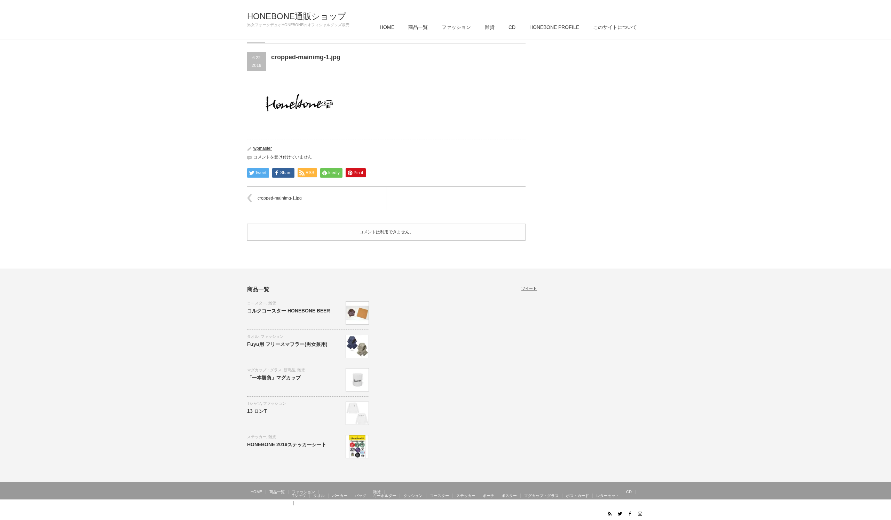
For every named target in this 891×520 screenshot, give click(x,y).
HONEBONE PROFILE (554, 27)
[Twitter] (619, 513)
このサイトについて (615, 27)
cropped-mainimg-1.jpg (280, 198)
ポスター (509, 496)
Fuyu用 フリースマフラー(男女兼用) (287, 344)
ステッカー (256, 437)
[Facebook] (629, 513)
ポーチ (488, 496)
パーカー (339, 496)
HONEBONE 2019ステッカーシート (286, 444)
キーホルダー (384, 496)
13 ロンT (257, 411)
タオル (253, 336)
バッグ (360, 496)
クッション (413, 496)
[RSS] (609, 513)
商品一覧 (418, 27)
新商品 (289, 370)
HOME (387, 27)
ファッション (456, 27)
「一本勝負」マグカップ (274, 377)
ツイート (529, 288)
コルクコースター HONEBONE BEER (288, 310)
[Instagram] (640, 513)
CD (511, 27)
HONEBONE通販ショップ (296, 16)
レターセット (607, 496)
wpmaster (262, 148)
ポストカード (577, 496)
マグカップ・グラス (264, 370)
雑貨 (490, 27)
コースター (256, 303)
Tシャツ (254, 403)
